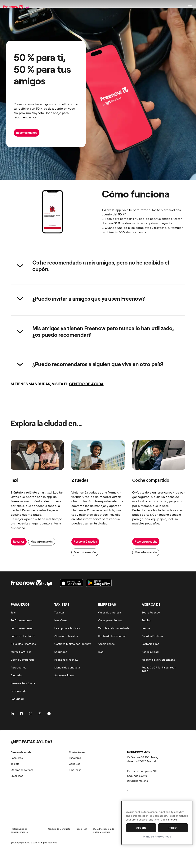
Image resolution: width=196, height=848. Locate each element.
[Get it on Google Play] (99, 583)
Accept (141, 827)
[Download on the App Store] (71, 583)
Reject (173, 827)
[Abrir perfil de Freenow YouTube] (49, 713)
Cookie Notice (169, 819)
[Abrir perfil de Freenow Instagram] (31, 713)
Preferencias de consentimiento (19, 830)
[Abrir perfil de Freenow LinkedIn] (12, 713)
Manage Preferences (157, 836)
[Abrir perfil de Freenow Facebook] (21, 713)
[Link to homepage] (31, 583)
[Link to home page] (16, 7)
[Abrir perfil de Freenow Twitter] (40, 713)
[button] (98, 265)
